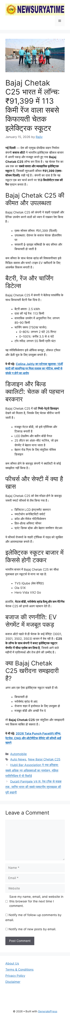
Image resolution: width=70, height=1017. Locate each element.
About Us (12, 963)
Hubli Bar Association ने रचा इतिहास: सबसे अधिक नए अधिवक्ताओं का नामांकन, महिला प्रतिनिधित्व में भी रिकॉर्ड (32, 770)
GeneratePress (47, 1011)
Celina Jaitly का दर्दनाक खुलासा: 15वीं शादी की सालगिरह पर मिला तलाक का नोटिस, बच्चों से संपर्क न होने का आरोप (34, 368)
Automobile (18, 754)
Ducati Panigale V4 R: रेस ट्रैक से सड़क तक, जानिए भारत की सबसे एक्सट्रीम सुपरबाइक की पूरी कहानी (33, 787)
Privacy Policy (15, 975)
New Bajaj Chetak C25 (44, 759)
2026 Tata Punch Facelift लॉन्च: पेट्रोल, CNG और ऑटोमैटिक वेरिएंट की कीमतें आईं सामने (33, 738)
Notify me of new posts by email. (32, 929)
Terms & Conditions (19, 969)
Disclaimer (12, 982)
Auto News (18, 759)
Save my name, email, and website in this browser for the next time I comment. (36, 901)
